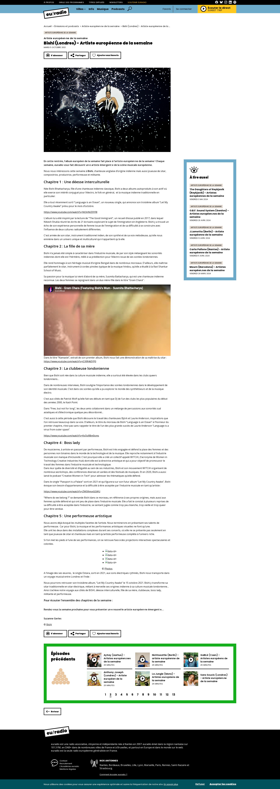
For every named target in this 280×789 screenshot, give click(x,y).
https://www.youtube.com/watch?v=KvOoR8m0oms (71, 435)
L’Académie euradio (69, 766)
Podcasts (118, 9)
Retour (55, 711)
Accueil (47, 26)
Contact (63, 760)
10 (154, 695)
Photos (108, 568)
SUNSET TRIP (215, 10)
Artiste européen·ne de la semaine (101, 26)
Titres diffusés (96, 2)
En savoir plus (171, 784)
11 (161, 695)
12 (167, 695)
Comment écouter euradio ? (113, 774)
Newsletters (116, 2)
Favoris (167, 9)
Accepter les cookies (223, 784)
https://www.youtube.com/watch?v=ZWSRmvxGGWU (72, 491)
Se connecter (184, 9)
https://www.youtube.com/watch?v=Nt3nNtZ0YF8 (70, 212)
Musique (103, 9)
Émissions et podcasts (66, 26)
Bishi (49, 624)
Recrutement (66, 763)
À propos (49, 2)
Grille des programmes (71, 2)
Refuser (200, 784)
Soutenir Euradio (137, 2)
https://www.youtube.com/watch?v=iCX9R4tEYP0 (70, 361)
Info (91, 9)
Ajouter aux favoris (108, 55)
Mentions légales (68, 769)
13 (173, 695)
